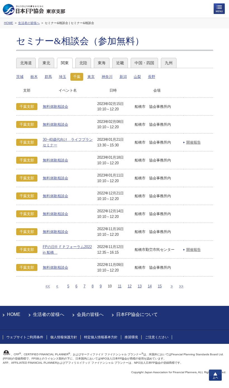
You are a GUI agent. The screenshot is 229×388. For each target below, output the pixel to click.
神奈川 (107, 77)
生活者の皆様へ (48, 314)
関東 (65, 63)
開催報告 (193, 142)
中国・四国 (144, 63)
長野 (151, 77)
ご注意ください (156, 337)
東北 (46, 63)
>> (181, 286)
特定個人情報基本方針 (101, 337)
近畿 (120, 63)
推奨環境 (131, 337)
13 (140, 286)
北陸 (83, 63)
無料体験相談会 (55, 106)
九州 (169, 63)
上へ (215, 375)
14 (150, 286)
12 (130, 286)
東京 (91, 77)
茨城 (19, 77)
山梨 (137, 77)
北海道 (26, 63)
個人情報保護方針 (63, 337)
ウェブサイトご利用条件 (24, 337)
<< (48, 286)
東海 (102, 63)
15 (160, 286)
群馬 (48, 77)
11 (119, 286)
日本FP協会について (137, 314)
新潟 (123, 77)
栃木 (34, 77)
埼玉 (62, 77)
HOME (13, 314)
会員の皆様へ (90, 314)
